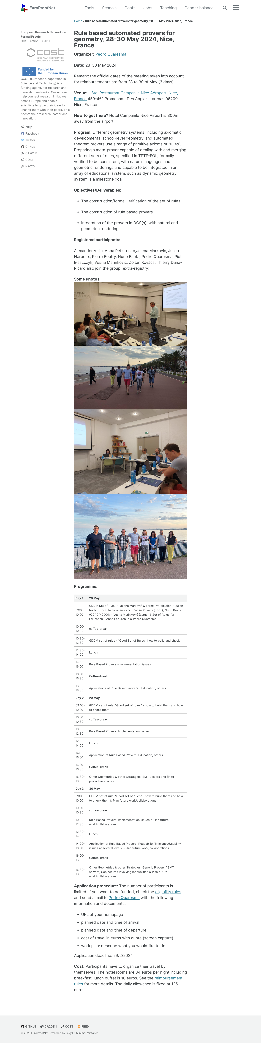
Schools (109, 8)
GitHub (31, 1026)
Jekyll (69, 1033)
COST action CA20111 (36, 41)
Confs (129, 8)
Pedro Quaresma (110, 54)
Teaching (168, 8)
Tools (89, 8)
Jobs (147, 8)
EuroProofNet (42, 8)
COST (25, 79)
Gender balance (199, 8)
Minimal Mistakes (87, 1033)
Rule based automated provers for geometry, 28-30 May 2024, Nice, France (124, 39)
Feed (85, 1026)
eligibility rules (168, 891)
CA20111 (50, 1026)
